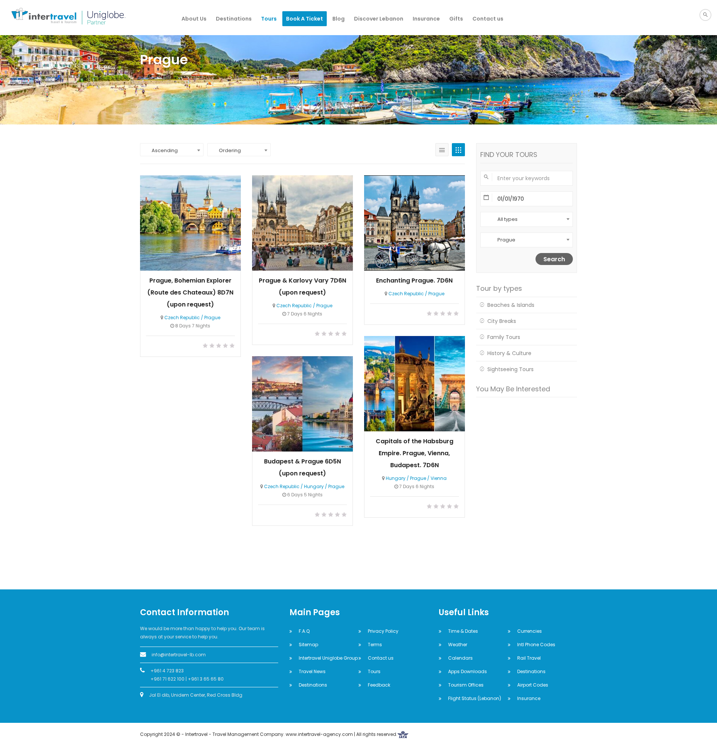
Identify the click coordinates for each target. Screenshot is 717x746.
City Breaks (501, 321)
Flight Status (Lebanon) (474, 698)
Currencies (529, 631)
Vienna (439, 478)
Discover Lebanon (378, 18)
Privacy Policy (383, 631)
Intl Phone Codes (536, 644)
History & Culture (509, 353)
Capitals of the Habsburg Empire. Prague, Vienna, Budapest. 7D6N (414, 453)
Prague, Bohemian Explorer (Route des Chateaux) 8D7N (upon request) (190, 292)
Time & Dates (463, 631)
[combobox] (172, 149)
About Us (194, 18)
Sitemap (308, 644)
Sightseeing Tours (510, 369)
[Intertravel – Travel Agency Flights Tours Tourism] (60, 18)
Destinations (234, 18)
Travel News (312, 671)
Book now (191, 222)
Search (554, 259)
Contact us (487, 18)
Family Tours (503, 337)
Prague (212, 317)
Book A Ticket (304, 18)
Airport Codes (532, 685)
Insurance (426, 18)
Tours (269, 18)
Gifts (456, 18)
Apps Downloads (467, 671)
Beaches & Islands (510, 305)
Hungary (396, 478)
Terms (375, 644)
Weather (457, 644)
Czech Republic (182, 317)
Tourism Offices (466, 685)
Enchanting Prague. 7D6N (414, 280)
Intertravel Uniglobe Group (328, 658)
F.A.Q (304, 631)
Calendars (460, 658)
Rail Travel (529, 658)
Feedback (379, 685)
